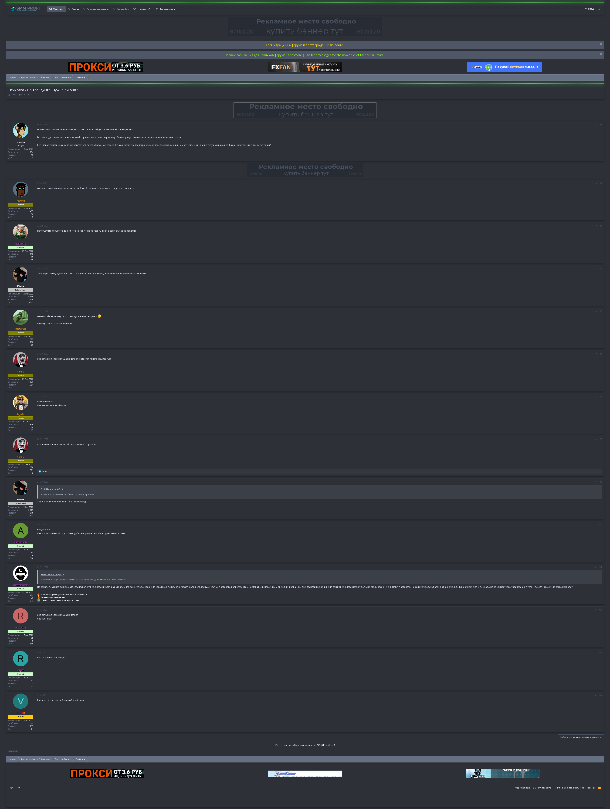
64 (32, 729)
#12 (600, 610)
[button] (64, 9)
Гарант (75, 9)
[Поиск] (599, 9)
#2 (601, 183)
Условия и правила (542, 787)
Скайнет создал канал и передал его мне (60, 600)
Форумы (57, 9)
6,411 (30, 302)
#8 (601, 439)
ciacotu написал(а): (51, 574)
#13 (600, 652)
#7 (601, 396)
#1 (601, 124)
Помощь (591, 787)
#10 (600, 524)
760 (31, 259)
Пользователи (167, 9)
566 (31, 643)
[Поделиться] (597, 124)
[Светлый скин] (19, 787)
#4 (601, 268)
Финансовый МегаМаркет (53, 597)
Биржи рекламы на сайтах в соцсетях (54, 323)
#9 (601, 482)
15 (32, 430)
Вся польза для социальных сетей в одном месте (64, 594)
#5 (601, 311)
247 (31, 601)
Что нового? (143, 9)
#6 (601, 353)
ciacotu (14, 94)
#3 (601, 225)
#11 (600, 567)
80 (32, 345)
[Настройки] (11, 787)
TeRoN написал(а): (51, 489)
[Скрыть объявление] (600, 44)
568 (31, 558)
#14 (600, 695)
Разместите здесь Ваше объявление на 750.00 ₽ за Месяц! (305, 745)
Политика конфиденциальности (569, 787)
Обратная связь (522, 787)
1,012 (30, 686)
